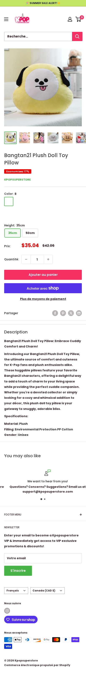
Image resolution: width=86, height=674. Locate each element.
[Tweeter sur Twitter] (71, 313)
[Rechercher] (77, 36)
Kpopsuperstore (17, 180)
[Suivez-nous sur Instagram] (7, 611)
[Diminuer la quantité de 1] (26, 259)
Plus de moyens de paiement (43, 299)
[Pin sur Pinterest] (63, 313)
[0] (78, 19)
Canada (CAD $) (44, 590)
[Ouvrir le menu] (6, 19)
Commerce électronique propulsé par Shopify (37, 665)
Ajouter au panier (43, 274)
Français (12, 590)
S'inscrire (18, 570)
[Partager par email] (79, 313)
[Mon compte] (70, 19)
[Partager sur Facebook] (55, 313)
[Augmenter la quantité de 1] (48, 259)
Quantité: (11, 259)
